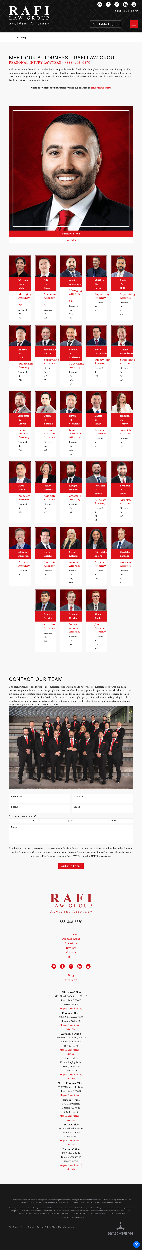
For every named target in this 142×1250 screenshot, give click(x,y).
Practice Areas (71, 938)
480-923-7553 (71, 1004)
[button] (136, 1244)
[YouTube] (99, 4)
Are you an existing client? (22, 816)
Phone (14, 807)
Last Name (79, 796)
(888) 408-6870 (77, 62)
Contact (71, 952)
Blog (71, 957)
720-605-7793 (71, 1161)
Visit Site (71, 1029)
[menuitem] (71, 934)
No (33, 821)
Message (15, 827)
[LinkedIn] (125, 4)
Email (77, 807)
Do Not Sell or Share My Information (55, 1227)
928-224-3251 (71, 1136)
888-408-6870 (71, 922)
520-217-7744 (71, 1112)
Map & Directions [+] (71, 1008)
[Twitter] (116, 4)
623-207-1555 (71, 1046)
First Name (16, 796)
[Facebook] (108, 4)
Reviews (71, 947)
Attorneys (71, 934)
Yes (72, 821)
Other (113, 821)
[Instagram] (133, 4)
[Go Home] (11, 37)
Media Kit (71, 979)
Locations (71, 943)
